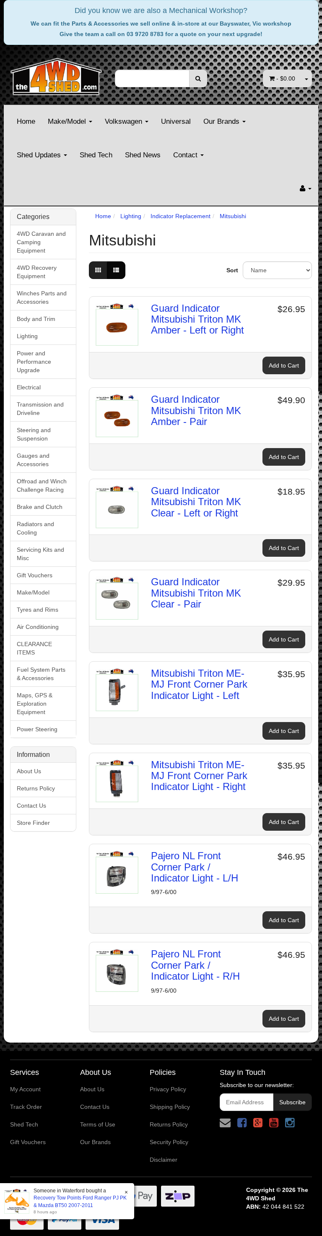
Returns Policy (36, 788)
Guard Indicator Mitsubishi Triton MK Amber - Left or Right (197, 319)
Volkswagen (124, 121)
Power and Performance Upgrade (34, 361)
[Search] (198, 78)
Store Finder (33, 822)
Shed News (143, 155)
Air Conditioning (38, 626)
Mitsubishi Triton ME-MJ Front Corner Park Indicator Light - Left (199, 684)
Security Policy (169, 1142)
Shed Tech (96, 155)
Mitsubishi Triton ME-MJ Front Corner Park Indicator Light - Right (199, 776)
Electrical (29, 387)
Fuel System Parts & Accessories (41, 673)
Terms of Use (97, 1124)
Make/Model (68, 121)
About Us (29, 771)
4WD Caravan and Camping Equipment (41, 242)
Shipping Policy (170, 1106)
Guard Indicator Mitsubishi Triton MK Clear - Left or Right (196, 502)
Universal (176, 121)
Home (26, 121)
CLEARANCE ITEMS (34, 648)
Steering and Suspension (34, 434)
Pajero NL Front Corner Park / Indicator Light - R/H (195, 965)
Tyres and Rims (37, 609)
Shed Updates (40, 155)
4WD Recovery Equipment (37, 271)
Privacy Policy (168, 1089)
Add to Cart (284, 365)
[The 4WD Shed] (56, 73)
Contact (186, 155)
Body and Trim (36, 319)
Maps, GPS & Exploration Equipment (34, 703)
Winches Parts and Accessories (42, 297)
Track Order (26, 1106)
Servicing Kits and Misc (40, 553)
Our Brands (222, 121)
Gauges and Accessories (33, 459)
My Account (25, 1089)
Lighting (27, 336)
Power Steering (37, 729)
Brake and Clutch (39, 506)
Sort (231, 270)
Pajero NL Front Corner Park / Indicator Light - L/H (194, 867)
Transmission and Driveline (40, 408)
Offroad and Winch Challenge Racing (42, 485)
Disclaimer (163, 1159)
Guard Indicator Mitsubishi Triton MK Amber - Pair (196, 410)
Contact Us (31, 805)
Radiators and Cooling (35, 528)
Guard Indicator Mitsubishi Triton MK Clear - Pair (196, 593)
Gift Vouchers (34, 575)
